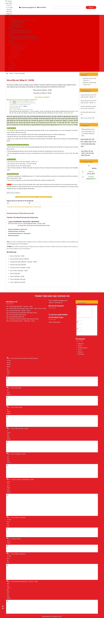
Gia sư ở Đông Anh (15, 273)
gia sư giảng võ (71, 241)
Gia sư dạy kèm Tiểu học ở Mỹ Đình (19, 259)
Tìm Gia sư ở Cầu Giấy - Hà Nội (82, 331)
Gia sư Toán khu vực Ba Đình (17, 282)
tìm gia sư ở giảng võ (49, 241)
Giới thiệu (10, 18)
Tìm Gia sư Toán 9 (16, 539)
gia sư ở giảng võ (38, 241)
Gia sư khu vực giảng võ (16, 241)
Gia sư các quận (20, 73)
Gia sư (11, 73)
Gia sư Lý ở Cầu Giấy (16, 529)
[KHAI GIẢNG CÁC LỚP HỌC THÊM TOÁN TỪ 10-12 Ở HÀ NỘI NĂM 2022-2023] (89, 132)
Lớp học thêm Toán (16, 45)
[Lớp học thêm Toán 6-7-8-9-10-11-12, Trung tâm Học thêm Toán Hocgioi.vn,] (9, 7)
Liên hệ (10, 70)
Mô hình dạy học (15, 24)
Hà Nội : (50, 322)
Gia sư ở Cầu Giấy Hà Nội (83, 319)
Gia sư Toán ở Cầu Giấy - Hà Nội (82, 324)
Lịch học (10, 34)
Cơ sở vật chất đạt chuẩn (17, 22)
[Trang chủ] (9, 16)
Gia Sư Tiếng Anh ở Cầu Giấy (17, 279)
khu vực (66, 125)
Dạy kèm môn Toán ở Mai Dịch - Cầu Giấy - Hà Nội (23, 262)
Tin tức (10, 59)
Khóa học (10, 28)
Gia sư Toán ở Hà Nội (16, 397)
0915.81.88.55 (91, 173)
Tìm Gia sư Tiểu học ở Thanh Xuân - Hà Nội (22, 479)
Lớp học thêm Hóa (16, 51)
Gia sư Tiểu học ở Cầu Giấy (18, 517)
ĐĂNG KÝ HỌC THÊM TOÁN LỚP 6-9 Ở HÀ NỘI (23, 36)
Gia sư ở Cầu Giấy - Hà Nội (17, 256)
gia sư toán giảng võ (22, 244)
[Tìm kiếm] (82, 7)
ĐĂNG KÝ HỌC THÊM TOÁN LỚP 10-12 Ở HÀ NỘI (24, 38)
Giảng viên (11, 41)
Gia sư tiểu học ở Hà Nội (17, 378)
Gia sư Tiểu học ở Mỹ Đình (18, 554)
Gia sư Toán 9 (14, 546)
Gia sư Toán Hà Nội (16, 388)
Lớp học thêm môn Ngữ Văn (18, 47)
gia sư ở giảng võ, (28, 241)
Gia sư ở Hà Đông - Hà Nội (17, 276)
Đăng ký (91, 7)
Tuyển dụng (11, 68)
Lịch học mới (85, 124)
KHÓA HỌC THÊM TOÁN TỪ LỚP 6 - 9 (21, 30)
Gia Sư (10, 176)
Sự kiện (13, 64)
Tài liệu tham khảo (13, 57)
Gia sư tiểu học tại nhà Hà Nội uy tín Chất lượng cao (24, 358)
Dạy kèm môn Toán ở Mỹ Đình (18, 264)
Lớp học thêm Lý (15, 53)
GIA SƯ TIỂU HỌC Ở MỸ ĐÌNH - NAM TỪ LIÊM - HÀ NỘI (26, 495)
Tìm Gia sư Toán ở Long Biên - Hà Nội (20, 267)
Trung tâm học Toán (16, 55)
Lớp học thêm (11, 43)
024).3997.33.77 (90, 178)
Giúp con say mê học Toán (87, 118)
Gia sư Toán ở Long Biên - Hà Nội (19, 270)
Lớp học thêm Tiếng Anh (17, 49)
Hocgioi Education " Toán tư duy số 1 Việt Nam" (23, 20)
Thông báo (13, 66)
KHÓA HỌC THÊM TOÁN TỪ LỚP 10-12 (21, 32)
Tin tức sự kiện (85, 90)
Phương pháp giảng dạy (17, 26)
